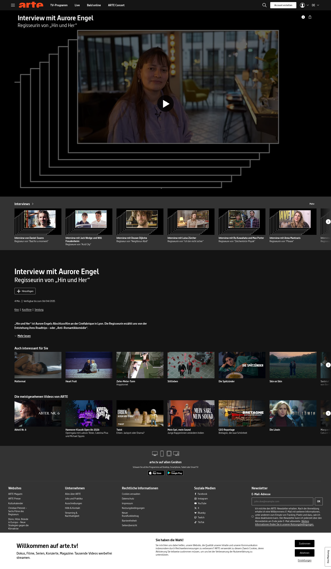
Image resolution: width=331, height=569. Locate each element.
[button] (264, 5)
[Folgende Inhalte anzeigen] (328, 221)
